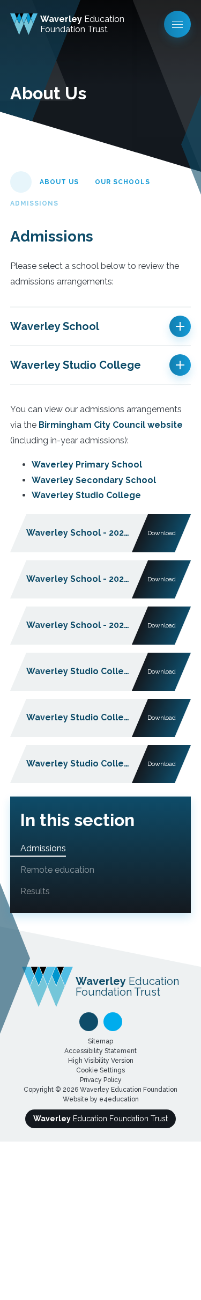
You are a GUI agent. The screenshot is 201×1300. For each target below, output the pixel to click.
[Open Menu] (177, 24)
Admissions (34, 203)
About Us (59, 182)
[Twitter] (112, 1021)
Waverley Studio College (86, 495)
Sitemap (100, 1041)
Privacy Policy (101, 1080)
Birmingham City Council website (111, 425)
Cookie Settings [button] (100, 1070)
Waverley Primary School (87, 464)
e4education (119, 1099)
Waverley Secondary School (94, 480)
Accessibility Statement (100, 1051)
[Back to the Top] (88, 1021)
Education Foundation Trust (100, 1118)
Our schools (122, 182)
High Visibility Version (100, 1060)
